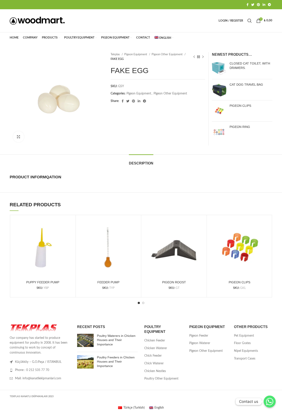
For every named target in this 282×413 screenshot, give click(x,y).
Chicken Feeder (154, 340)
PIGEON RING (240, 127)
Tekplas (116, 54)
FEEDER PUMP (108, 282)
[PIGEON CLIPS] (219, 111)
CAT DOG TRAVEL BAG (246, 84)
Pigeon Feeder (198, 335)
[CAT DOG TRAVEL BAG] (219, 90)
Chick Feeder (153, 355)
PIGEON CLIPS (240, 105)
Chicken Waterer (155, 348)
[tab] (141, 161)
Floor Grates (242, 343)
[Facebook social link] (247, 4)
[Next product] (203, 57)
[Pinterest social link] (258, 4)
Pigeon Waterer (199, 343)
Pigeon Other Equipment (167, 54)
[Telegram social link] (269, 4)
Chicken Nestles (155, 371)
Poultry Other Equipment (161, 378)
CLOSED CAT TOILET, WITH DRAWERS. (250, 66)
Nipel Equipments (246, 350)
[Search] (249, 20)
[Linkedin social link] (264, 4)
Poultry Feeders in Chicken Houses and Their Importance (116, 362)
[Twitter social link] (253, 4)
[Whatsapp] (270, 401)
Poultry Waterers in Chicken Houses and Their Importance (116, 340)
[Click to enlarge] (18, 136)
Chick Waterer (154, 363)
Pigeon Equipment (136, 54)
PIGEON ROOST (174, 282)
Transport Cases (244, 358)
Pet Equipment (244, 335)
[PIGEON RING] (219, 132)
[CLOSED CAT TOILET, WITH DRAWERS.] (219, 68)
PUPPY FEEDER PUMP (42, 282)
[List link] (40, 370)
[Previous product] (194, 57)
